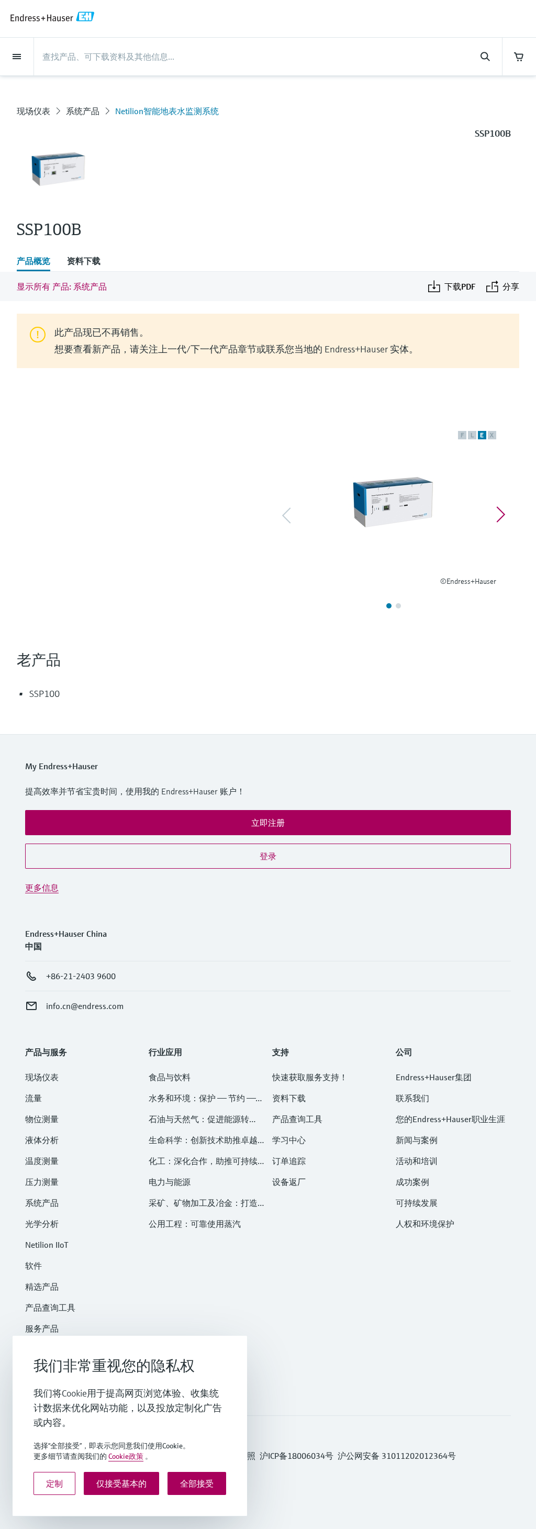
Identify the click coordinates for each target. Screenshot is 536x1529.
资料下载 (289, 1098)
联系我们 (412, 1098)
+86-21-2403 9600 (81, 976)
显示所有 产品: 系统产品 (62, 286)
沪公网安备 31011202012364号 (397, 1455)
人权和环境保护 (425, 1223)
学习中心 (289, 1140)
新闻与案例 (417, 1140)
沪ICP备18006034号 (296, 1455)
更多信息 (42, 887)
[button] (268, 822)
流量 (33, 1098)
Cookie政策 (125, 1456)
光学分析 (42, 1223)
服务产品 (42, 1328)
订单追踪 (289, 1161)
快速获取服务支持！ (310, 1077)
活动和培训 (417, 1161)
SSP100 (44, 694)
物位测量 (42, 1119)
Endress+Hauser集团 (434, 1077)
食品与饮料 (170, 1077)
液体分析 (42, 1140)
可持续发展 (417, 1203)
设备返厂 (289, 1182)
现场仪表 (33, 111)
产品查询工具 (50, 1307)
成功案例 (412, 1182)
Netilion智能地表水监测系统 (167, 111)
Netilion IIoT (47, 1244)
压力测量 (46, 1182)
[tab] (38, 262)
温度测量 (42, 1161)
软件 (33, 1265)
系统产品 (82, 111)
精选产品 (42, 1286)
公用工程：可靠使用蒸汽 (195, 1223)
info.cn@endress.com (85, 1006)
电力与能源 (170, 1182)
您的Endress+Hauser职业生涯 (450, 1119)
